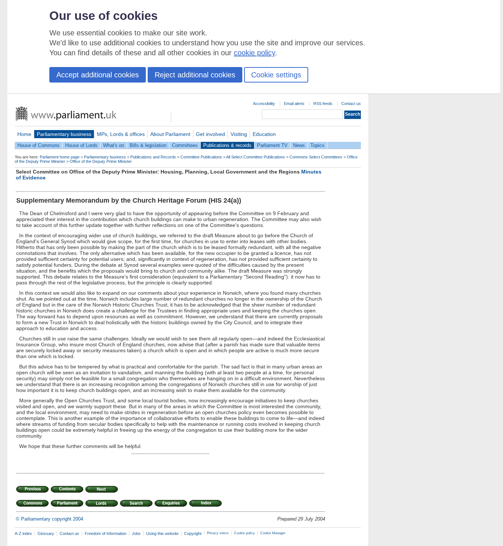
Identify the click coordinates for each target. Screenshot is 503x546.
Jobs (136, 533)
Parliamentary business (64, 134)
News (299, 145)
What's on (113, 145)
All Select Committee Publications (255, 157)
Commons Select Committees (315, 157)
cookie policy (254, 53)
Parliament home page (60, 157)
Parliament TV (272, 145)
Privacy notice (218, 533)
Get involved (210, 134)
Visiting (239, 134)
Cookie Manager (272, 533)
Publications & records (227, 145)
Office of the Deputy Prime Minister (101, 161)
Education (264, 134)
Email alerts (294, 103)
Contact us (351, 103)
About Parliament (170, 134)
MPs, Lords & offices (121, 134)
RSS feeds (323, 103)
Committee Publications (201, 157)
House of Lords (81, 145)
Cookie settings (276, 75)
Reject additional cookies (195, 75)
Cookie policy (244, 533)
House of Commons (38, 145)
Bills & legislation (148, 145)
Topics (317, 145)
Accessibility (264, 103)
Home (24, 134)
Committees (185, 145)
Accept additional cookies (97, 75)
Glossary (46, 533)
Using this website (162, 533)
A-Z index (23, 533)
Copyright (192, 533)
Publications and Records (153, 157)
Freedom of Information (105, 533)
